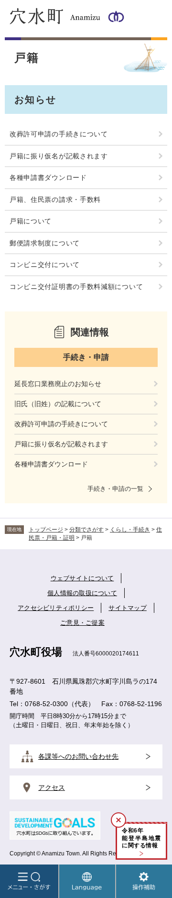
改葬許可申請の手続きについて (59, 134)
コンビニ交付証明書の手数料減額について (76, 286)
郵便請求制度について (45, 243)
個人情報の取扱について (82, 593)
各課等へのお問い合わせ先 (78, 756)
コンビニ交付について (45, 264)
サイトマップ (127, 607)
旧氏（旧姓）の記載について (57, 404)
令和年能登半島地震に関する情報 (141, 838)
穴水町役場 (36, 652)
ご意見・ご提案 (82, 622)
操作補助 (144, 881)
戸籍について (31, 221)
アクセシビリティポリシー (56, 607)
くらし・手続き (130, 529)
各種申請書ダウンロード (48, 177)
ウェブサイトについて (82, 578)
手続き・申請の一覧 (115, 488)
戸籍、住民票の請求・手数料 (55, 199)
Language (87, 881)
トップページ (46, 529)
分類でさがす (86, 529)
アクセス (51, 787)
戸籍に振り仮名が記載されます (59, 156)
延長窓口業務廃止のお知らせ (57, 384)
